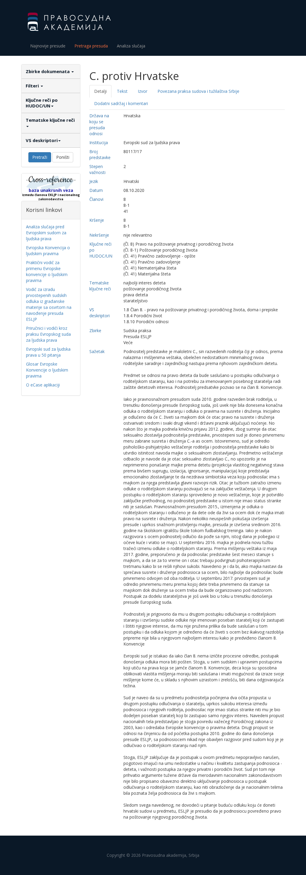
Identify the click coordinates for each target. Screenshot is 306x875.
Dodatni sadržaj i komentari (121, 103)
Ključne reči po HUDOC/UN (42, 103)
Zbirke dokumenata (48, 71)
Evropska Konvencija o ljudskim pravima (48, 250)
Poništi (62, 157)
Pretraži (39, 157)
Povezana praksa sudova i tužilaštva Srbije (198, 91)
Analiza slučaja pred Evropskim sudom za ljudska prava (46, 232)
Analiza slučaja (131, 46)
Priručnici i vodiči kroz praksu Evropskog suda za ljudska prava (48, 334)
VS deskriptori (42, 140)
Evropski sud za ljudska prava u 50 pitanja (48, 352)
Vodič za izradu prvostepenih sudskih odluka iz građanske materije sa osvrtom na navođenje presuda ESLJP (48, 304)
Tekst (122, 91)
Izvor (142, 91)
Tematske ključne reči (50, 120)
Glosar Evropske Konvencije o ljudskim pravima (47, 370)
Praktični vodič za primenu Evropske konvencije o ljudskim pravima (47, 271)
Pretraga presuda (91, 46)
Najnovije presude (47, 46)
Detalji (100, 91)
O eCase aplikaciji (43, 385)
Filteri (33, 86)
